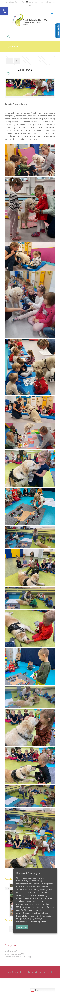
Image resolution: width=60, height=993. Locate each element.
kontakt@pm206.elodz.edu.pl (42, 2)
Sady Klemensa (13, 920)
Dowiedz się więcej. (38, 922)
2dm (52, 972)
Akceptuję (22, 927)
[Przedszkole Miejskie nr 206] (30, 20)
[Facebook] (30, 5)
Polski (37, 990)
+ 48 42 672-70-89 (16, 2)
